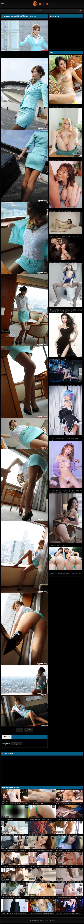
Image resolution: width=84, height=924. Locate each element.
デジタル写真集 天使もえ (37, 804)
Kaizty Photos (42, 3)
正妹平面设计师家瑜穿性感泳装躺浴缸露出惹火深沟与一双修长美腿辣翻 (69, 898)
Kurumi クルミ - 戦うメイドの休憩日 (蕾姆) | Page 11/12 (64, 439)
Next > (30, 730)
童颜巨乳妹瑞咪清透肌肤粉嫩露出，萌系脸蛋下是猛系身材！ (42, 882)
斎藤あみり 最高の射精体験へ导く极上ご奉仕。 (15, 804)
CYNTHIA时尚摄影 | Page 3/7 (58, 359)
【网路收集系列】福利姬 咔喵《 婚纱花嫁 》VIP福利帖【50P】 (69, 882)
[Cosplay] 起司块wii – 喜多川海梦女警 (68, 913)
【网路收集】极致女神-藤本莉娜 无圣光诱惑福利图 (42, 819)
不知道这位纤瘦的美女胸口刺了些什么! (14, 835)
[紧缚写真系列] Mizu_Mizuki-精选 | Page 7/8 (62, 262)
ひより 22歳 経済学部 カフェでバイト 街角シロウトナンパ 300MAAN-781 (69, 804)
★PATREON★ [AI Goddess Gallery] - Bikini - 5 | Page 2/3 (65, 574)
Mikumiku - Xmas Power (64, 866)
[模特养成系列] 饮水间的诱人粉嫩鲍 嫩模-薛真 (15, 851)
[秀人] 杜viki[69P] (7, 819)
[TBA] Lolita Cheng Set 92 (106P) (39, 866)
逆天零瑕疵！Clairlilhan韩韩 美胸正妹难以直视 (42, 851)
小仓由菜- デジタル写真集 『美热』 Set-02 (42, 898)
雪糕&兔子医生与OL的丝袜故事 (12, 898)
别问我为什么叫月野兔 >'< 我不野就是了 (68, 851)
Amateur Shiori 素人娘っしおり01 (67, 835)
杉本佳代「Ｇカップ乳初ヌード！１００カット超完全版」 (15, 882)
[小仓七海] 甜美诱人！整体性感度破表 (14, 866)
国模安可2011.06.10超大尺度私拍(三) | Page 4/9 (63, 237)
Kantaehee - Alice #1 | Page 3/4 (59, 160)
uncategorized (16, 744)
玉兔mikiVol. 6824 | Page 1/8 (58, 546)
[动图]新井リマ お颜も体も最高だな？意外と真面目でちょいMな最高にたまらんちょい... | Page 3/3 (65, 491)
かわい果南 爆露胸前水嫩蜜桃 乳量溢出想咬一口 (42, 913)
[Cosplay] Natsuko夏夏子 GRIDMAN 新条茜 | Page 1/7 (65, 385)
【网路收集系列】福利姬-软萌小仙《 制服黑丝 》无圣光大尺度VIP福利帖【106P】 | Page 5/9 (65, 311)
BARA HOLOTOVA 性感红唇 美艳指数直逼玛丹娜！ (15, 913)
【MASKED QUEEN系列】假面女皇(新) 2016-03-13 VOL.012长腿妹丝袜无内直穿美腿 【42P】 (69, 819)
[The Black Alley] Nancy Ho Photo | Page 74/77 (63, 107)
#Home (39, 11)
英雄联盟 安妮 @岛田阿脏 (37, 835)
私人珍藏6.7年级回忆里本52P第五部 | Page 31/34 (64, 211)
